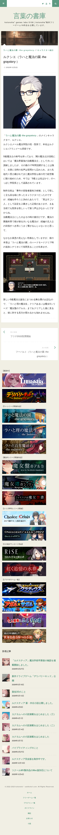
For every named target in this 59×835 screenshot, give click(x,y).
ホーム (29, 792)
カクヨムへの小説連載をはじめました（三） (34, 714)
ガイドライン (29, 808)
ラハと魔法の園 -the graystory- (19, 50)
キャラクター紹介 (45, 50)
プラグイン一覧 (29, 803)
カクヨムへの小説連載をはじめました (30, 736)
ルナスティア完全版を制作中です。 (29, 758)
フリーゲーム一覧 (29, 798)
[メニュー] (3, 3)
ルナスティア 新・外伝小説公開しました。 (33, 703)
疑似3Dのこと (19, 691)
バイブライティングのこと (25, 747)
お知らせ (29, 818)
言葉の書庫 (29, 16)
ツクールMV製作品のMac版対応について (32, 770)
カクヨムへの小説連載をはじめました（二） (34, 725)
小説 (29, 823)
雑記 (29, 813)
